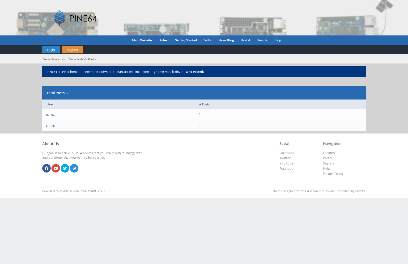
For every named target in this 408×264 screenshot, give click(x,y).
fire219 (360, 191)
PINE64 (52, 71)
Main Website (142, 40)
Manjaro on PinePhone (132, 71)
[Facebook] (46, 168)
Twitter (285, 158)
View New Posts (54, 59)
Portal (245, 40)
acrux (50, 114)
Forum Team (333, 173)
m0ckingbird (309, 191)
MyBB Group (97, 191)
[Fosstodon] (74, 168)
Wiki (207, 40)
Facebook (287, 153)
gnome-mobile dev (167, 71)
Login (51, 50)
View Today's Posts (82, 59)
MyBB (64, 191)
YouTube (286, 163)
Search (262, 40)
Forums (329, 153)
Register (72, 50)
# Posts (204, 104)
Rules (163, 40)
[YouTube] (55, 168)
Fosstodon (288, 168)
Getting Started (186, 40)
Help (277, 40)
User (50, 104)
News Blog (226, 40)
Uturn (50, 125)
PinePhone (69, 71)
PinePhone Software (97, 71)
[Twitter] (65, 168)
